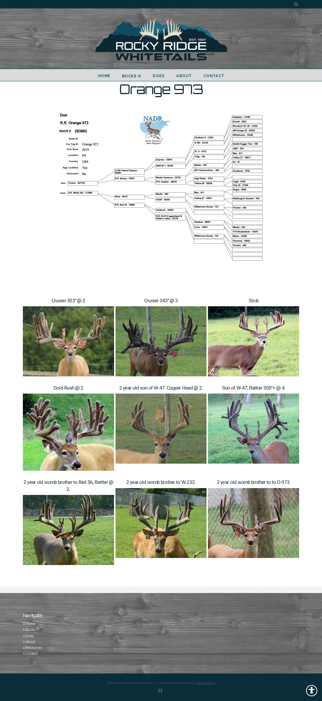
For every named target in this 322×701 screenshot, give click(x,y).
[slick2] (253, 341)
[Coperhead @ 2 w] (161, 429)
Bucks (30, 630)
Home (30, 624)
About (30, 642)
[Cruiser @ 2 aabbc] (68, 341)
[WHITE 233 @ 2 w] (161, 523)
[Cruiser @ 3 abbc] (161, 341)
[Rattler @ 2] (68, 530)
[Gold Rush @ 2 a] (68, 432)
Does (30, 636)
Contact (31, 653)
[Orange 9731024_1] (161, 191)
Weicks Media (205, 683)
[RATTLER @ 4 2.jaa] (253, 429)
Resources (34, 647)
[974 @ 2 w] (253, 523)
